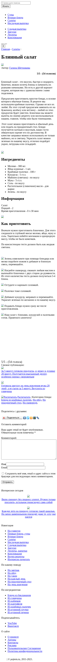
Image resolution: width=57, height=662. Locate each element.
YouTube (12, 623)
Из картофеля (15, 603)
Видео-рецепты (16, 556)
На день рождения (17, 584)
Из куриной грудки (18, 609)
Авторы (12, 639)
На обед (37, 400)
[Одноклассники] (31, 418)
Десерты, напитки (17, 550)
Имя (3, 464)
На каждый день (16, 578)
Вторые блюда (15, 17)
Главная (5, 49)
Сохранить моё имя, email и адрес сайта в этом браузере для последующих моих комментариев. (28, 475)
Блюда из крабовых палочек (16, 400)
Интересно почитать (19, 559)
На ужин (12, 576)
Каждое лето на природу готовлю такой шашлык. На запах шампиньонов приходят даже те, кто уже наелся (28, 514)
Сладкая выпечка (17, 29)
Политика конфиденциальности (25, 651)
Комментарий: (9, 438)
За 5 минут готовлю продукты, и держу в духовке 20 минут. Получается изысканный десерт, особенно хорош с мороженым (28, 374)
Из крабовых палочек (19, 606)
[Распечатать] (9, 397)
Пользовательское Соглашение (24, 648)
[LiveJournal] (38, 418)
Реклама (12, 645)
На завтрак (13, 570)
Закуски (12, 31)
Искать (6, 6)
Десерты (12, 34)
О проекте (13, 636)
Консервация (15, 37)
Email (4, 467)
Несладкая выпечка (18, 23)
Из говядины (15, 598)
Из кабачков (14, 601)
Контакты (13, 642)
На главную (14, 530)
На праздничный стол (19, 581)
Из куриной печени (18, 612)
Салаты (12, 20)
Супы (11, 14)
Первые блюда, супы (19, 533)
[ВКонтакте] (24, 418)
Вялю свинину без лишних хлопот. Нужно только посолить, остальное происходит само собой (29, 501)
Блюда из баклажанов (19, 595)
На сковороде (30, 402)
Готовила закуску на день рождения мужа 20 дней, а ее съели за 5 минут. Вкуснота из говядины (25, 388)
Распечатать (23, 397)
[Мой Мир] (34, 418)
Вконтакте (13, 626)
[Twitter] (28, 418)
